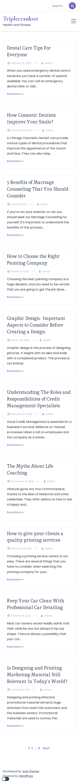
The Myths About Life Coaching (30, 469)
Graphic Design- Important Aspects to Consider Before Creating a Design (36, 325)
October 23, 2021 (21, 548)
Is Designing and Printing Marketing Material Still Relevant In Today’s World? (37, 674)
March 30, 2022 (20, 340)
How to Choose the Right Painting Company (33, 259)
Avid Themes (31, 771)
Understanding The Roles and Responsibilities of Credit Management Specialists (39, 399)
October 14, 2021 (21, 615)
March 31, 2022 (20, 271)
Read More (14, 94)
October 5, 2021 (20, 689)
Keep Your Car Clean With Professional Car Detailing (35, 604)
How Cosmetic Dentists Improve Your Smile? (31, 118)
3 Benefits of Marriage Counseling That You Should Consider (37, 189)
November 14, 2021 (22, 481)
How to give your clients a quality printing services (35, 537)
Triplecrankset (20, 19)
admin (48, 63)
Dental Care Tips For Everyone (29, 51)
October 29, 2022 (21, 130)
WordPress (26, 776)
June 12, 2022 (19, 204)
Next (46, 748)
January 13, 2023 (21, 63)
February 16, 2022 (21, 414)
